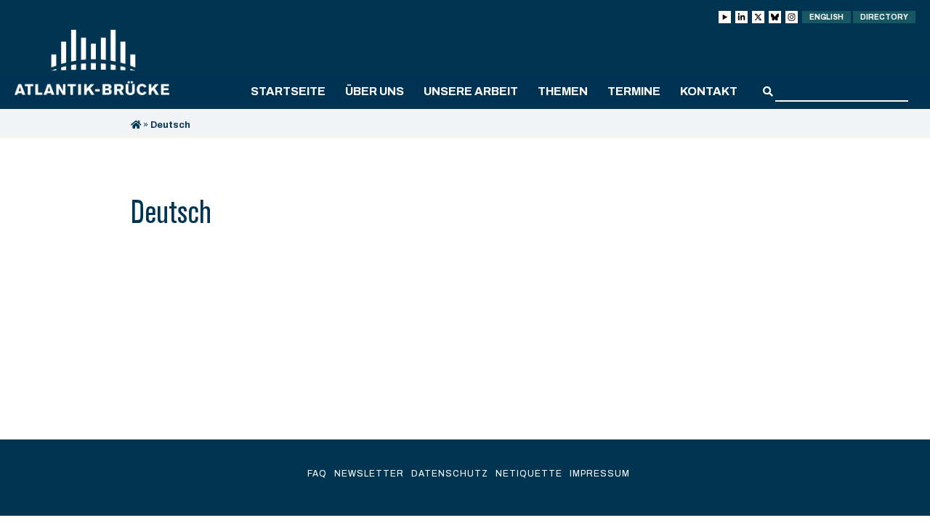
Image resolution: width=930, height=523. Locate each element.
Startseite (288, 91)
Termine (633, 91)
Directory (884, 17)
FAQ (317, 474)
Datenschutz (449, 474)
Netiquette (529, 474)
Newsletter (369, 474)
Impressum (600, 474)
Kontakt (708, 91)
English (826, 17)
